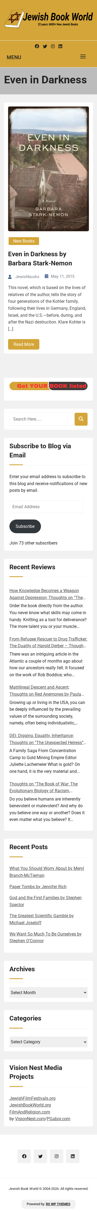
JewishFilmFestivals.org (32, 1098)
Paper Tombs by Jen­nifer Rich (38, 886)
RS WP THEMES (58, 1204)
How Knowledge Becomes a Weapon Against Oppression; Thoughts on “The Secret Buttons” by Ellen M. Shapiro (46, 594)
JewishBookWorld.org (30, 1105)
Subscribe (25, 526)
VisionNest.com (30, 1118)
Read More (23, 344)
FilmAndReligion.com (29, 1112)
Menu (14, 57)
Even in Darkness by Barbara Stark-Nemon (40, 258)
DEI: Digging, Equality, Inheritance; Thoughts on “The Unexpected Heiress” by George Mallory (46, 739)
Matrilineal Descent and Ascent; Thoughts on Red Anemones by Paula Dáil (45, 691)
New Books (23, 241)
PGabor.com (58, 1118)
